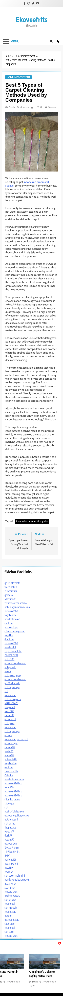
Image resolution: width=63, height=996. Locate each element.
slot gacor (9, 723)
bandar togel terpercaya (17, 879)
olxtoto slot (10, 719)
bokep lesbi (10, 667)
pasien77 (9, 751)
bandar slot (10, 647)
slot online (10, 823)
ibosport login (12, 847)
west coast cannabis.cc (16, 603)
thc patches (10, 827)
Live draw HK (11, 771)
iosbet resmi (11, 591)
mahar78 (9, 755)
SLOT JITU (10, 887)
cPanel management (15, 631)
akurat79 (9, 787)
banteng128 (11, 859)
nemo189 (9, 711)
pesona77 (9, 839)
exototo (9, 623)
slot (6, 691)
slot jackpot (22, 739)
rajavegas (9, 803)
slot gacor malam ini (15, 875)
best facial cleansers (14, 811)
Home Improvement (18, 77)
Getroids (9, 775)
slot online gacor (13, 699)
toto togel (10, 903)
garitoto (9, 595)
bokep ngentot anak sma (17, 607)
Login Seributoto (13, 651)
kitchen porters (12, 895)
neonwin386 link (13, 783)
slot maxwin (11, 907)
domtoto (9, 639)
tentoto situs (11, 891)
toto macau (10, 695)
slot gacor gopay (13, 675)
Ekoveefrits (31, 19)
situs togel (10, 923)
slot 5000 (9, 659)
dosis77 (8, 835)
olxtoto (8, 735)
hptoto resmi (11, 819)
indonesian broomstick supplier (32, 521)
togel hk (9, 635)
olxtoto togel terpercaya (17, 815)
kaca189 (9, 867)
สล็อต (8, 671)
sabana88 (10, 747)
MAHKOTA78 (11, 703)
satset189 (9, 715)
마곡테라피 (11, 655)
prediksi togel (11, 627)
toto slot (9, 871)
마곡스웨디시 (13, 851)
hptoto (8, 915)
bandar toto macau (14, 779)
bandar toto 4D (12, 619)
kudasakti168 (11, 611)
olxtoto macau (12, 919)
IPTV (7, 855)
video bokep (11, 587)
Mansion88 (10, 599)
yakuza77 (9, 831)
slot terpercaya (12, 687)
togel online (10, 615)
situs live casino (12, 799)
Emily (12, 107)
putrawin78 (11, 759)
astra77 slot (10, 883)
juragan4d (10, 707)
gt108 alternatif (12, 583)
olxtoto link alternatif (15, 663)
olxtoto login (11, 743)
